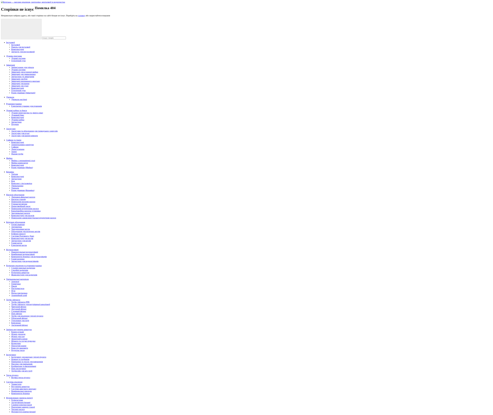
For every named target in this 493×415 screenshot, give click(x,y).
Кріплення (16, 323)
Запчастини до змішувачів (22, 77)
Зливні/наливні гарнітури (22, 145)
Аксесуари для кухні (20, 133)
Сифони (14, 147)
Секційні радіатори (19, 270)
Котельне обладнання (15, 222)
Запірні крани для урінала (22, 67)
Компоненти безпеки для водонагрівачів (29, 257)
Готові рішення (18, 224)
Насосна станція (18, 199)
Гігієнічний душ (18, 61)
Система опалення (14, 382)
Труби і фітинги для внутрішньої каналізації (30, 304)
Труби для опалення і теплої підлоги (27, 316)
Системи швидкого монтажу (23, 389)
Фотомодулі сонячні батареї (23, 412)
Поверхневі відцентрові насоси (25, 209)
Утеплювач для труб (20, 320)
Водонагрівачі (12, 250)
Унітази (14, 174)
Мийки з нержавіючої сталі (23, 160)
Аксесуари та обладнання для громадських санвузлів (34, 131)
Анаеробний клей (19, 295)
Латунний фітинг (19, 309)
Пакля (14, 286)
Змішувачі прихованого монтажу (25, 81)
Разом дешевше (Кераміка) (22, 190)
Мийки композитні (19, 163)
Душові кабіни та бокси (16, 110)
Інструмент (11, 355)
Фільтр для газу (18, 336)
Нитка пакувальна (19, 293)
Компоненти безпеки (20, 393)
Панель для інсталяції (20, 47)
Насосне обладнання (15, 195)
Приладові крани (18, 346)
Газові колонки (18, 259)
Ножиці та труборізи (20, 359)
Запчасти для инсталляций (23, 52)
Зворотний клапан (19, 339)
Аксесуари (11, 129)
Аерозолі (15, 281)
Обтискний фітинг (19, 318)
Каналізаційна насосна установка (26, 211)
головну (81, 16)
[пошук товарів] (21, 29)
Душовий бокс (17, 115)
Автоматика (16, 227)
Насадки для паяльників (21, 364)
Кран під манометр (19, 348)
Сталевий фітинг (18, 311)
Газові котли (16, 243)
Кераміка (10, 172)
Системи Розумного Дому (22, 236)
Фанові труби (17, 154)
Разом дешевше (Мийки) (22, 167)
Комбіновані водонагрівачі (23, 254)
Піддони (15, 124)
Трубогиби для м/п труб (21, 371)
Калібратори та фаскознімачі (23, 366)
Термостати (16, 384)
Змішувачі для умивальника (23, 74)
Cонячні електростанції (21, 405)
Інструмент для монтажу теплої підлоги (28, 357)
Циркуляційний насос (21, 206)
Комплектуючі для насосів (22, 215)
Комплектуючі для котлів (22, 238)
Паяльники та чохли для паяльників (27, 362)
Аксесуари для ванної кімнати (24, 136)
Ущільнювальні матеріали (17, 279)
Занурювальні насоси (20, 213)
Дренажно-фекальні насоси (23, 197)
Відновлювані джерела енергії (19, 398)
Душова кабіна (17, 120)
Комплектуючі (17, 49)
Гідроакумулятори (19, 204)
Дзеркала (10, 97)
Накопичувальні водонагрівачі (24, 252)
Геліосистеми (17, 400)
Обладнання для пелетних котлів (25, 231)
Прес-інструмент (18, 368)
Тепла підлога (12, 375)
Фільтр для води (18, 334)
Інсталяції (10, 42)
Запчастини (16, 122)
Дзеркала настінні (19, 99)
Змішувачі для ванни (20, 83)
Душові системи (18, 58)
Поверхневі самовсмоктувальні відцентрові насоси (33, 218)
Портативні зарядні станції (23, 407)
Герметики (16, 284)
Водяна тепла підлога (20, 377)
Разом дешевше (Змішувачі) (23, 93)
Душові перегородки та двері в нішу (27, 113)
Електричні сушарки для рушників (26, 106)
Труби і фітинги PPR (20, 302)
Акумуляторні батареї (20, 402)
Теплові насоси (18, 409)
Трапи (14, 151)
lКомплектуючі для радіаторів (24, 275)
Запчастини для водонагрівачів (25, 261)
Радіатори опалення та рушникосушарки (24, 266)
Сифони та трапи (13, 140)
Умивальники (17, 186)
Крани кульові (17, 332)
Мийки (9, 158)
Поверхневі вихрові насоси (23, 202)
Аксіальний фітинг (19, 325)
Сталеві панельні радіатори (23, 268)
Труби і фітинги (13, 300)
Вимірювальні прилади (21, 391)
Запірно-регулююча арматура (19, 329)
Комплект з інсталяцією (21, 183)
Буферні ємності (18, 234)
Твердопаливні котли (20, 229)
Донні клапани (17, 149)
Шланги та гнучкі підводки (23, 341)
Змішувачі (10, 65)
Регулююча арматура (20, 386)
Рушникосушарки (14, 104)
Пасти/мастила (17, 288)
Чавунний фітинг (18, 307)
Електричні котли (19, 245)
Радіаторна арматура (20, 272)
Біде (13, 181)
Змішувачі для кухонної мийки (24, 72)
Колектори (16, 343)
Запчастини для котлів (21, 241)
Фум (13, 291)
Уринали (15, 188)
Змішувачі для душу (20, 86)
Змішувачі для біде (19, 79)
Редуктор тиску (18, 350)
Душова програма (14, 56)
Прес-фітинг (16, 314)
